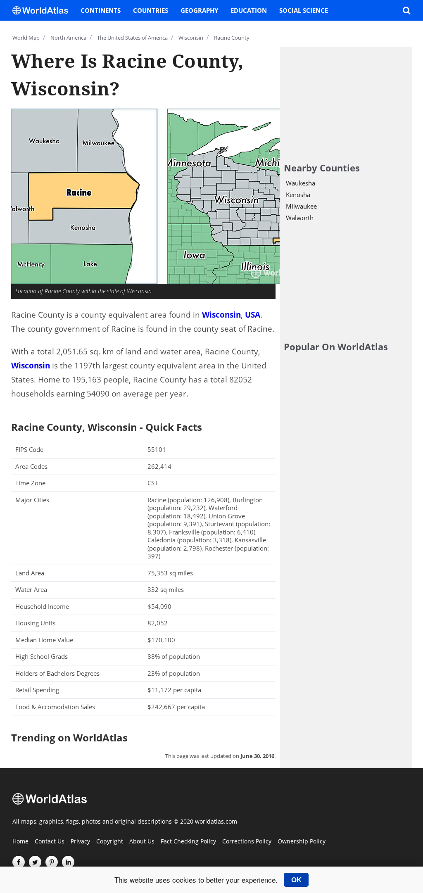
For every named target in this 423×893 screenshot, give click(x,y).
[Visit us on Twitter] (35, 862)
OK (296, 880)
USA (252, 314)
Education (249, 10)
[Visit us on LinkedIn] (68, 862)
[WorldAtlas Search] (406, 10)
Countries (150, 10)
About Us (141, 842)
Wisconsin (221, 314)
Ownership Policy (302, 842)
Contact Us (49, 842)
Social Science (303, 10)
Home (20, 842)
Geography (199, 10)
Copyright (109, 842)
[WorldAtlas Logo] (43, 10)
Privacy (80, 842)
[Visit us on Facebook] (18, 862)
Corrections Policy (246, 842)
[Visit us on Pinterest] (51, 862)
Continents (101, 10)
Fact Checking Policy (188, 842)
